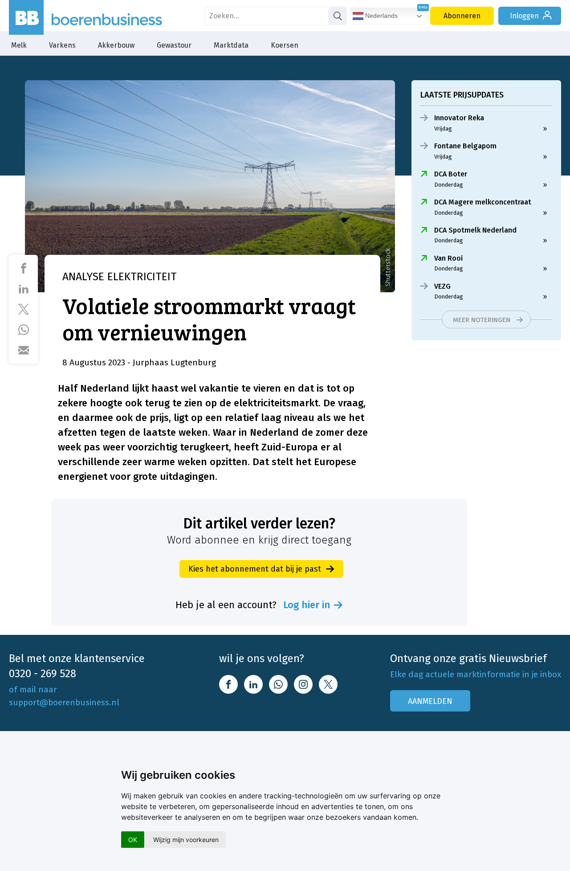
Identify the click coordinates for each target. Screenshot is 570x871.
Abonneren (462, 16)
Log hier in (306, 605)
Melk (19, 45)
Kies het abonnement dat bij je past (254, 569)
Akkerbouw (116, 45)
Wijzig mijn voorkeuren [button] (186, 839)
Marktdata (231, 45)
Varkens (62, 45)
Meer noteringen (481, 320)
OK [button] (132, 839)
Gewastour (174, 45)
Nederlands (380, 15)
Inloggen (524, 16)
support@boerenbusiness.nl (64, 702)
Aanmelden (430, 701)
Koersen (284, 45)
